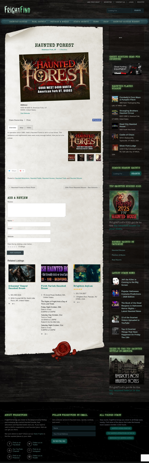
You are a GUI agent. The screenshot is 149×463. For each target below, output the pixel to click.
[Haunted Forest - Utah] (84, 142)
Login (131, 2)
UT (55, 50)
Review (10, 202)
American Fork (47, 50)
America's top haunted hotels (121, 438)
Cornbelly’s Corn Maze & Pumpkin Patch (130, 98)
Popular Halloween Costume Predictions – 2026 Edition (131, 294)
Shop (106, 22)
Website (11, 236)
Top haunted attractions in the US (121, 433)
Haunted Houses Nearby (126, 22)
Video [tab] (29, 128)
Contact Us (120, 2)
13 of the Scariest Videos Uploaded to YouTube (130, 320)
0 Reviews (63, 50)
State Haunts (81, 22)
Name (10, 221)
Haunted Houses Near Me (121, 428)
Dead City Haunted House (128, 125)
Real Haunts (39, 22)
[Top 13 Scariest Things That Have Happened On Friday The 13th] (115, 334)
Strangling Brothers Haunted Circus (129, 112)
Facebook (97, 120)
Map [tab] (21, 128)
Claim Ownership (16, 120)
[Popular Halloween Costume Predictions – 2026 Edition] (115, 296)
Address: (24, 105)
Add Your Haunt (93, 2)
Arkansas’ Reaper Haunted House (18, 287)
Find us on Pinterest (17, 457)
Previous (69, 157)
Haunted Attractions (22, 178)
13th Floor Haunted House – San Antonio (81, 187)
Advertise (108, 2)
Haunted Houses (18, 22)
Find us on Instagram (37, 450)
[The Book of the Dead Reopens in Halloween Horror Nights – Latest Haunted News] (115, 308)
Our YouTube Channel (18, 450)
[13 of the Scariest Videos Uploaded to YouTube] (115, 322)
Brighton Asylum (83, 286)
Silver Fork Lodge (128, 146)
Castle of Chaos (127, 135)
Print (28, 120)
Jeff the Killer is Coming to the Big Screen (129, 282)
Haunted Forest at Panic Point (23, 187)
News (96, 22)
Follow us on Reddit (37, 457)
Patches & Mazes (59, 22)
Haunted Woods (76, 178)
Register (140, 2)
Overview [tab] (12, 128)
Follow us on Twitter (37, 444)
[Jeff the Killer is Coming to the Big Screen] (115, 284)
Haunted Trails (61, 178)
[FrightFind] (27, 10)
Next (99, 157)
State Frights (38, 434)
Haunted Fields (35, 178)
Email (10, 228)
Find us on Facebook (17, 444)
